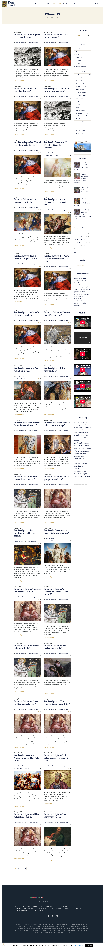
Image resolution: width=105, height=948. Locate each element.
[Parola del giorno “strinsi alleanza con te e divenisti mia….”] (57, 224)
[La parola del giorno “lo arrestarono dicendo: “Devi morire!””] (57, 613)
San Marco (84, 463)
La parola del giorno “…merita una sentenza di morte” (27, 590)
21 (84, 242)
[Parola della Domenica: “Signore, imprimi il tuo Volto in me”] (27, 780)
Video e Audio (79, 133)
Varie (78, 63)
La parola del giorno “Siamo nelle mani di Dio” (26, 647)
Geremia (86, 435)
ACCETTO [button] (89, 945)
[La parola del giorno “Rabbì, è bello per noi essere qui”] (57, 444)
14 (84, 239)
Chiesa (88, 427)
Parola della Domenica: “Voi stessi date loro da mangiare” (56, 532)
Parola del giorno (66, 906)
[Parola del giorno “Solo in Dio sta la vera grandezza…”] (57, 110)
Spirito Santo (77, 474)
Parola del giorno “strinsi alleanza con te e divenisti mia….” (55, 202)
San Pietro (85, 468)
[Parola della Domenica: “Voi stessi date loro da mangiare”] (57, 553)
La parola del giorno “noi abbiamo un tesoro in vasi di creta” (56, 758)
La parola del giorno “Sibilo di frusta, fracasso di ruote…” (27, 424)
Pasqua (88, 451)
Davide (87, 430)
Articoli (78, 49)
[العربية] (75, 484)
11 (77, 239)
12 (79, 239)
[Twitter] (95, 3)
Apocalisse (85, 422)
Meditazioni (79, 98)
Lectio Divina (80, 89)
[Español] (87, 484)
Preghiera (82, 454)
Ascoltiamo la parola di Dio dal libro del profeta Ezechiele (27, 143)
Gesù (83, 437)
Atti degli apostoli (80, 425)
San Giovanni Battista (79, 461)
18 (77, 242)
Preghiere (78, 119)
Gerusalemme (77, 438)
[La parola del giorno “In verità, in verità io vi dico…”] (57, 334)
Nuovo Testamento (82, 95)
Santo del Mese (77, 471)
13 (81, 239)
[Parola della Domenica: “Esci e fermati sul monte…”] (27, 390)
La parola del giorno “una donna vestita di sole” (25, 200)
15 (86, 239)
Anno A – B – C (81, 86)
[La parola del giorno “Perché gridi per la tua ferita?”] (57, 498)
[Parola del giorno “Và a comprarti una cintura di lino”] (57, 723)
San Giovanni (79, 459)
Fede (79, 435)
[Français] (81, 484)
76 (25, 868)
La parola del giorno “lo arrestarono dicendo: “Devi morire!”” (56, 592)
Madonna (76, 445)
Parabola (83, 451)
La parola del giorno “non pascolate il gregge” (25, 90)
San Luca (77, 463)
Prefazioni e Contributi (82, 116)
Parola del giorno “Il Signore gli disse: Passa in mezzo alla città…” (56, 259)
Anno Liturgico (81, 110)
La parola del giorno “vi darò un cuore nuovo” (56, 36)
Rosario (79, 101)
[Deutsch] (82, 484)
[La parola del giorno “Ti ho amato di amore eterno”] (27, 498)
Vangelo (84, 474)
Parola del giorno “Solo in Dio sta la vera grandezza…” (57, 90)
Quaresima (77, 456)
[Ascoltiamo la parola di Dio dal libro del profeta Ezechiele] (27, 164)
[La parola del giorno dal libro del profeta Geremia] (27, 836)
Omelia (77, 451)
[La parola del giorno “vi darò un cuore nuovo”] (57, 56)
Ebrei (75, 435)
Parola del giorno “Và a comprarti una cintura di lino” (57, 702)
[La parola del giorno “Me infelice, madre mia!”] (57, 667)
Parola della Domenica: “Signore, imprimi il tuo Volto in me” (26, 758)
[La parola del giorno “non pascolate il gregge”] (27, 110)
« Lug (75, 252)
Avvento (76, 427)
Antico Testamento (82, 92)
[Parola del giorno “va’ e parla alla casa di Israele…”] (27, 334)
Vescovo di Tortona (81, 130)
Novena (89, 448)
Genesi (82, 435)
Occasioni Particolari (83, 113)
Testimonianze (80, 128)
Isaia (82, 440)
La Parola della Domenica (52, 155)
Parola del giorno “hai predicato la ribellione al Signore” (24, 533)
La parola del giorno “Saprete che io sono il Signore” (27, 36)
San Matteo (78, 466)
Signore (84, 471)
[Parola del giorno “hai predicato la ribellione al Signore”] (27, 555)
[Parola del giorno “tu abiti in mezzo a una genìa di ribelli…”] (27, 277)
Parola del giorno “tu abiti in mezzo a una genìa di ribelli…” (27, 257)
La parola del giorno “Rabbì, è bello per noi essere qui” (57, 424)
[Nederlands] (78, 484)
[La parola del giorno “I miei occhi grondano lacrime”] (27, 723)
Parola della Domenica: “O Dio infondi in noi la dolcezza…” (55, 145)
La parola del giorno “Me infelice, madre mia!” (55, 647)
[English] (79, 484)
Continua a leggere (19, 80)
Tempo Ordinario (82, 81)
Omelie (78, 107)
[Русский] (85, 484)
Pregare (76, 453)
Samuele (82, 456)
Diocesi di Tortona (83, 432)
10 (75, 239)
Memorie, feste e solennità (84, 75)
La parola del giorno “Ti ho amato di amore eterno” (25, 478)
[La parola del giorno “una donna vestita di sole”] (27, 221)
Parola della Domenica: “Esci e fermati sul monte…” (27, 369)
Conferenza (77, 430)
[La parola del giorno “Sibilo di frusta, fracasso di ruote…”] (27, 444)
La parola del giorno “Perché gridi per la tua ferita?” (56, 478)
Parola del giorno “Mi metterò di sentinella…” (57, 369)
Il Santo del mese (81, 122)
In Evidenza (79, 69)
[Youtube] (97, 3)
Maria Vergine (84, 446)
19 (79, 242)
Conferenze (79, 57)
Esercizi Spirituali (81, 66)
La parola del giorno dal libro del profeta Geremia (26, 815)
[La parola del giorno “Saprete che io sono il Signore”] (27, 56)
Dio (75, 432)
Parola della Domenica (25, 908)
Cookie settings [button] (78, 945)
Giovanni (77, 440)
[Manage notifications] (3, 944)
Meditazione (77, 448)
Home (48, 17)
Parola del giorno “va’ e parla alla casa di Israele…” (26, 313)
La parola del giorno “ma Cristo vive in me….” (55, 815)
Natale (84, 448)
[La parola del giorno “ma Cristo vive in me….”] (57, 836)
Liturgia (79, 60)
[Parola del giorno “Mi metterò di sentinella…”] (57, 390)
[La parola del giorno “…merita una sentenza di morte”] (27, 611)
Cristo (83, 430)
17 (74, 242)
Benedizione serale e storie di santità (82, 53)
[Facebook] (93, 3)
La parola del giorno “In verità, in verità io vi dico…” (57, 313)
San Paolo (78, 469)
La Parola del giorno (32, 42)
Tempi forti (80, 78)
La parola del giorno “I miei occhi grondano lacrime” (26, 702)
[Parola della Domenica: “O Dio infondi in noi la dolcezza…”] (57, 167)
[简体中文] (76, 484)
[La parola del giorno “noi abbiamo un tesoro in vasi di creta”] (57, 779)
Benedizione (82, 427)
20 (82, 242)
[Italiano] (84, 484)
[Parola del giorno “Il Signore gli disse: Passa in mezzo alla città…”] (57, 280)
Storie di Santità (22, 910)
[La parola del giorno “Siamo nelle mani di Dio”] (27, 667)
